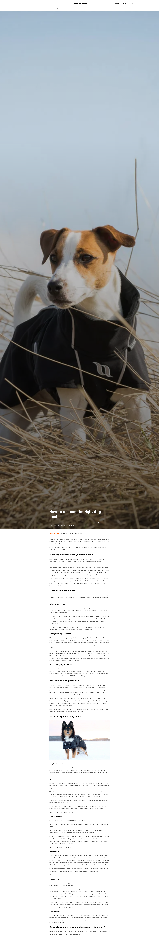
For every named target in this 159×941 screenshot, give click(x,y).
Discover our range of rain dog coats (60, 847)
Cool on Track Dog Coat (60, 915)
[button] (27, 3)
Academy (52, 533)
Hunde (59, 533)
